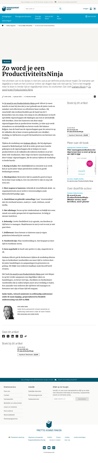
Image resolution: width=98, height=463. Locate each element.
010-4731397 (92, 16)
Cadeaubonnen (33, 399)
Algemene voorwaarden (35, 437)
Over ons (7, 391)
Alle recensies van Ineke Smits (28, 314)
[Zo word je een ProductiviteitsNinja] (74, 115)
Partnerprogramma (11, 419)
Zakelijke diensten (34, 391)
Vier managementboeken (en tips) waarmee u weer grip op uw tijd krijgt (81, 152)
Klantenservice (10, 387)
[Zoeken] (60, 9)
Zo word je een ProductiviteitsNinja (45, 25)
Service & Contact (55, 440)
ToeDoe (18, 297)
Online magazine (11, 25)
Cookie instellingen (80, 437)
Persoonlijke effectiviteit (25, 25)
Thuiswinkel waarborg (17, 437)
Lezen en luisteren (10, 407)
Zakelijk (31, 387)
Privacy (58, 437)
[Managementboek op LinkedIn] (44, 447)
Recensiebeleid (9, 415)
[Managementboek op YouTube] (49, 447)
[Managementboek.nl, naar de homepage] (10, 11)
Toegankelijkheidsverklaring (36, 440)
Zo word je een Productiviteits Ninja (19, 103)
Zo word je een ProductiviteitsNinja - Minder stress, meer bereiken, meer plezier (78, 198)
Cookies (67, 437)
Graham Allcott (79, 86)
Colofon (49, 437)
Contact (6, 395)
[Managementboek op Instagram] (53, 447)
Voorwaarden (8, 399)
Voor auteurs (8, 411)
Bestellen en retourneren (13, 403)
